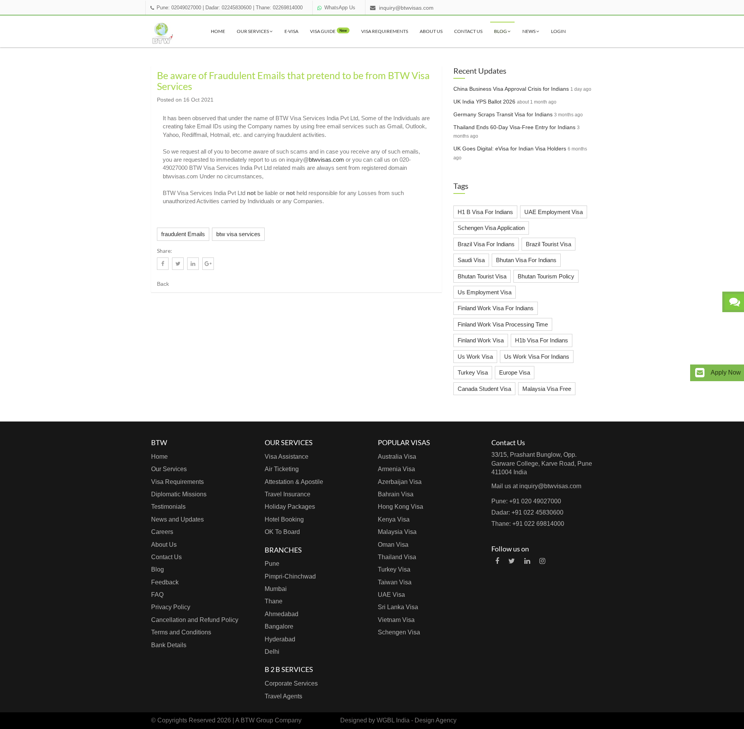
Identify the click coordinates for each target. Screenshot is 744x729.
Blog (501, 31)
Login (558, 31)
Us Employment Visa (485, 292)
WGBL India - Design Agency (416, 720)
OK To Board (282, 532)
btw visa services (238, 234)
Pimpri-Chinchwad (290, 576)
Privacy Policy (170, 607)
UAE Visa (391, 594)
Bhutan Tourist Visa (482, 276)
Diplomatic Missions (179, 494)
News (529, 31)
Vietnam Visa (396, 620)
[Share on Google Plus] (208, 263)
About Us (431, 31)
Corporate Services (291, 683)
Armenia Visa (396, 469)
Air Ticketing (282, 469)
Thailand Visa (397, 557)
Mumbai (276, 589)
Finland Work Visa (481, 340)
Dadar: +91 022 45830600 (527, 512)
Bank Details (168, 645)
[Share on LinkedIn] (193, 263)
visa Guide (328, 31)
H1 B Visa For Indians (485, 212)
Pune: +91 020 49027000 (526, 501)
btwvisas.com (326, 159)
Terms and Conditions (181, 632)
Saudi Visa (471, 260)
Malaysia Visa (397, 532)
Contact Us (468, 31)
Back (163, 284)
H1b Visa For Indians (541, 340)
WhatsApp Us (339, 7)
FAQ (157, 594)
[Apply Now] (700, 372)
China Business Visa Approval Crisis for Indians (511, 89)
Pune (272, 563)
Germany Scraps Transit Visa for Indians (503, 114)
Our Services (253, 31)
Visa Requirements (384, 31)
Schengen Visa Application (491, 228)
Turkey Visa (473, 372)
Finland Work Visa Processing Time (503, 324)
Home (218, 31)
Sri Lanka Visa (398, 607)
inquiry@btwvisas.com (406, 8)
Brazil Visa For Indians (486, 244)
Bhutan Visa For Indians (526, 260)
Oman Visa (393, 544)
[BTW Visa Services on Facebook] (497, 561)
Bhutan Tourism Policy (546, 276)
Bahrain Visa (395, 494)
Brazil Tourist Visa (548, 244)
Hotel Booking (284, 519)
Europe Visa (514, 372)
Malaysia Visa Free (546, 388)
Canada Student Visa (484, 388)
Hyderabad (280, 639)
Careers (162, 532)
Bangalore (279, 626)
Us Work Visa (475, 356)
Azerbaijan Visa (400, 482)
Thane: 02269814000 (279, 7)
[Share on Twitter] (178, 263)
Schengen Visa (399, 632)
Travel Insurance (287, 494)
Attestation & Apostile (294, 482)
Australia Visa (397, 456)
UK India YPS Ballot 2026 (484, 101)
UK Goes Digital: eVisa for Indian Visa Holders (509, 148)
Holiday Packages (290, 506)
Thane (273, 601)
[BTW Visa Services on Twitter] (512, 561)
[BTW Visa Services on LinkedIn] (527, 561)
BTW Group (257, 720)
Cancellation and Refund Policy (194, 620)
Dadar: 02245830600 (228, 7)
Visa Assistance (286, 456)
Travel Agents (283, 696)
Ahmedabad (281, 614)
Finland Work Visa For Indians (496, 308)
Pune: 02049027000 (179, 7)
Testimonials (168, 506)
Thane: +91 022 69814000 (527, 523)
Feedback (165, 582)
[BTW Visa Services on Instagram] (542, 561)
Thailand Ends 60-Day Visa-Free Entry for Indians (514, 127)
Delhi (272, 651)
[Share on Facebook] (163, 263)
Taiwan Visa (395, 582)
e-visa (291, 31)
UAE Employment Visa (553, 212)
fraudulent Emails (183, 234)
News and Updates (177, 519)
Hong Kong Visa (400, 506)
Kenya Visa (394, 519)
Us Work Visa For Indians (536, 356)
